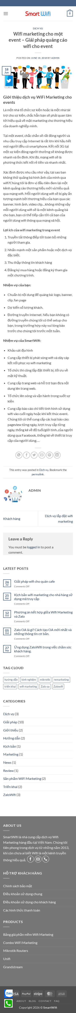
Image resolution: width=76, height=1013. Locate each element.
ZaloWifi (9, 795)
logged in (33, 547)
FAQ (57, 1001)
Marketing (10, 754)
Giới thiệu (10, 730)
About (21, 1001)
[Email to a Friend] (41, 455)
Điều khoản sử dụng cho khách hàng (29, 902)
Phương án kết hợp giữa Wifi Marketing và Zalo (43, 614)
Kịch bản (9, 746)
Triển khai (10, 787)
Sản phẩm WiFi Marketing (22, 778)
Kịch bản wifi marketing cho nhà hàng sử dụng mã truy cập (43, 597)
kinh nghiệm (29, 679)
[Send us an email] (38, 859)
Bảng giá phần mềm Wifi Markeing (28, 934)
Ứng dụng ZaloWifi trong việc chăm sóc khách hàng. (42, 649)
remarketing (61, 679)
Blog (32, 1001)
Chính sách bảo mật (17, 886)
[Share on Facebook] (26, 455)
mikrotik (45, 679)
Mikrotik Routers (15, 951)
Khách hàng (11, 519)
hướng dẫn (11, 679)
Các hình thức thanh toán (21, 910)
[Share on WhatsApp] (18, 455)
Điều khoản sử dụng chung (22, 894)
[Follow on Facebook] (30, 859)
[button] (5, 13)
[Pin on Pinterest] (49, 455)
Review (8, 771)
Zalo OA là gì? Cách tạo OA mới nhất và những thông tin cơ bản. (43, 632)
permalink (38, 474)
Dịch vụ (38, 28)
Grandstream (13, 967)
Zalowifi (58, 686)
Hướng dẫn (11, 738)
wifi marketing (28, 686)
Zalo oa (45, 686)
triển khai (10, 686)
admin (55, 58)
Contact (45, 1001)
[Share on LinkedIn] (57, 455)
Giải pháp (10, 722)
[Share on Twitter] (34, 455)
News (7, 762)
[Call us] (45, 859)
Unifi (6, 959)
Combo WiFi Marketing (20, 943)
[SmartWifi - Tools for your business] (38, 14)
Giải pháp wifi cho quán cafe (34, 581)
